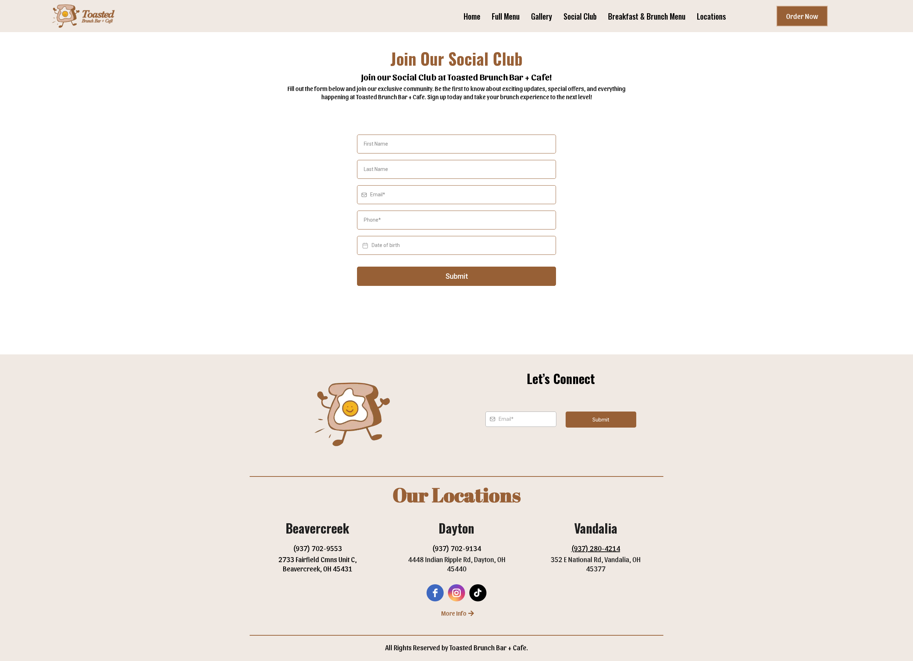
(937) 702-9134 (456, 548)
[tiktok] (477, 592)
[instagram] (456, 592)
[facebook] (435, 592)
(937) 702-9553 (317, 548)
